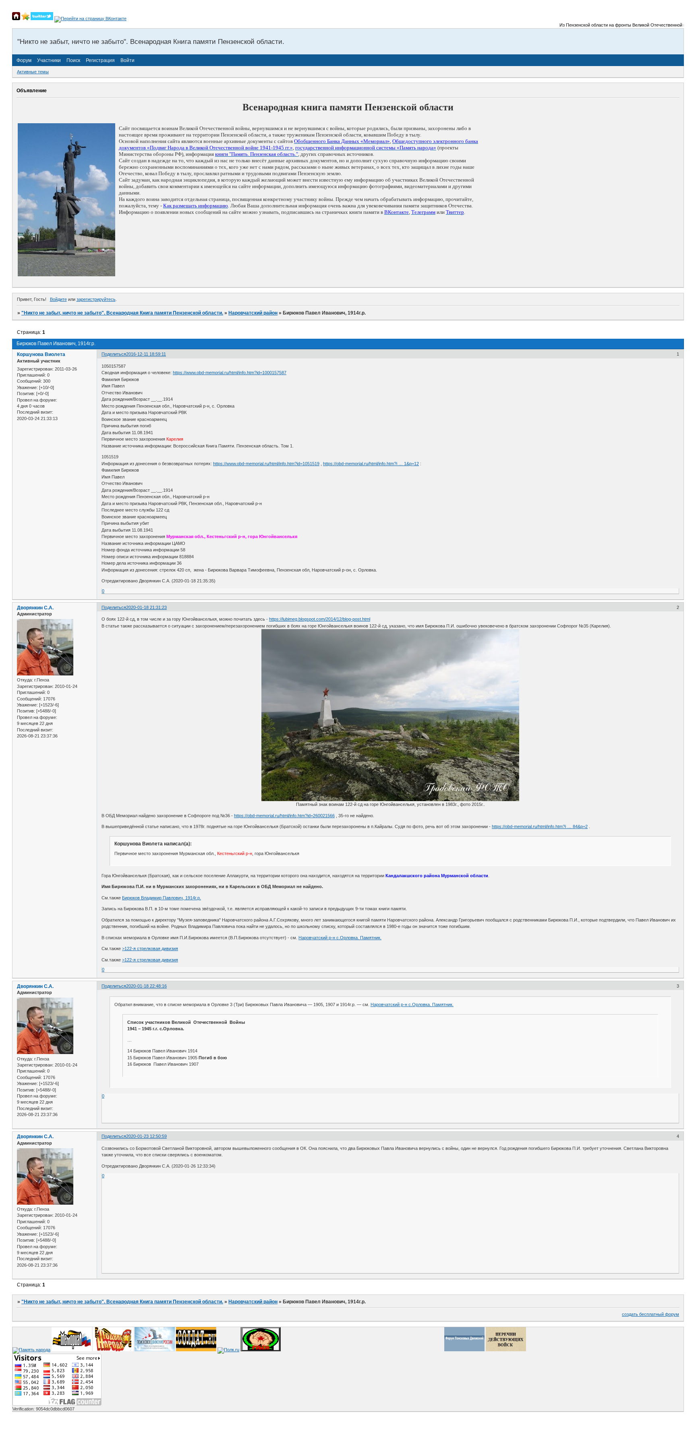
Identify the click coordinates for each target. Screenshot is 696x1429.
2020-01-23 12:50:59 (146, 1136)
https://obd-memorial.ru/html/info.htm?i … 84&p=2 (540, 826)
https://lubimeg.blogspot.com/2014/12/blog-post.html (319, 619)
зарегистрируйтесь (96, 299)
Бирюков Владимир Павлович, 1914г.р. (161, 897)
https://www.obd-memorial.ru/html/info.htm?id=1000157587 (229, 372)
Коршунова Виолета (41, 354)
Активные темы (33, 71)
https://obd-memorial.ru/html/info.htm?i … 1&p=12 (371, 463)
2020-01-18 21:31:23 (146, 607)
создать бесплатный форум (650, 1314)
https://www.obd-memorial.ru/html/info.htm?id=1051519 (266, 463)
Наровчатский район (253, 313)
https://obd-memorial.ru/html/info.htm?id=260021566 (284, 815)
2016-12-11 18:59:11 (146, 354)
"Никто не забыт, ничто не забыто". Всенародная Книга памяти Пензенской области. (122, 313)
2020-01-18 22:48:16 (146, 986)
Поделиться (114, 354)
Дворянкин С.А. (35, 608)
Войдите (58, 299)
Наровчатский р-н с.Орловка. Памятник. (339, 937)
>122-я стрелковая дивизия (150, 948)
